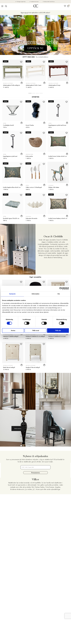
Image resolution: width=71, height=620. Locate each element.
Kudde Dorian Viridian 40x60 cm (57, 156)
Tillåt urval (35, 330)
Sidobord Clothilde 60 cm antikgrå (35, 336)
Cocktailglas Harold (8, 125)
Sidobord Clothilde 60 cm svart (57, 336)
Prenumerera (35, 473)
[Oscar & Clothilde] (36, 6)
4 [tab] (41, 94)
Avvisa (13, 330)
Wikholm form (29, 154)
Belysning (18, 391)
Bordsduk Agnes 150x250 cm (11, 218)
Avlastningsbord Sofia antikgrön (11, 85)
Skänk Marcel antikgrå (9, 367)
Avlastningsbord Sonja (54, 85)
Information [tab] (35, 294)
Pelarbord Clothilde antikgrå (10, 336)
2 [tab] (34, 94)
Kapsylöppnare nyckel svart (10, 156)
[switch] (26, 323)
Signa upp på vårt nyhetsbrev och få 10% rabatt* (35, 13)
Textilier (53, 428)
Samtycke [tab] (12, 294)
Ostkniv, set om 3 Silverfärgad (34, 187)
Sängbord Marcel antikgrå (33, 367)
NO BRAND (50, 185)
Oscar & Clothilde (8, 83)
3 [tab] (37, 94)
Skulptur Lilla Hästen (53, 187)
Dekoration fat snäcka (31, 218)
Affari (4, 123)
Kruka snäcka (29, 156)
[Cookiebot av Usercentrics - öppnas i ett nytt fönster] (61, 288)
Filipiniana (28, 216)
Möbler (53, 391)
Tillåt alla (58, 330)
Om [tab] (59, 294)
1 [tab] (30, 94)
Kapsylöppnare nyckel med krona (57, 125)
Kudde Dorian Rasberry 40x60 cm (57, 218)
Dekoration (17, 428)
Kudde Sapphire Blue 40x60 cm (12, 187)
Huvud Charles (30, 125)
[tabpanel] (12, 74)
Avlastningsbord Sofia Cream (33, 85)
